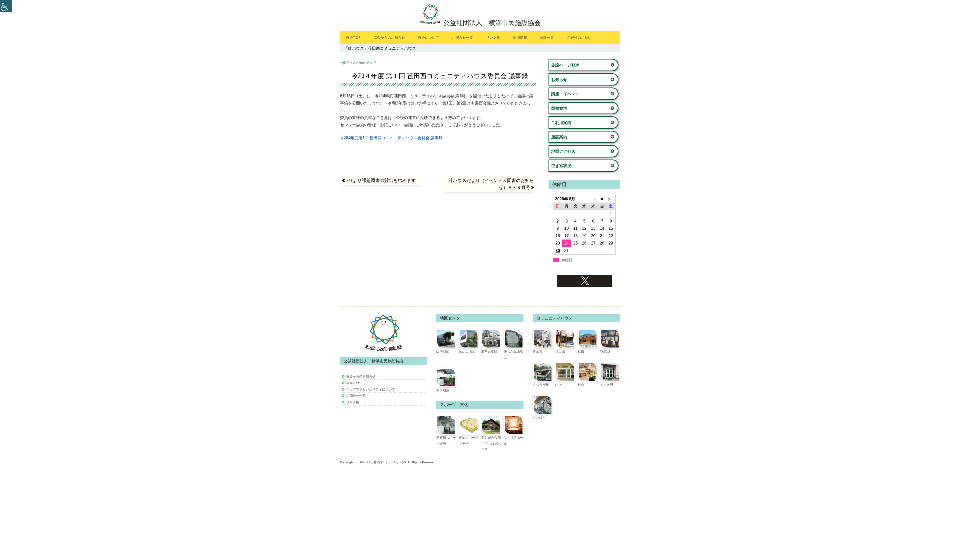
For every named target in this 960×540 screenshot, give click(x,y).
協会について (428, 37)
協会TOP (353, 37)
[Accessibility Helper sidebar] (6, 6)
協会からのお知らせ (389, 37)
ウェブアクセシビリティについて (370, 389)
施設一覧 (547, 37)
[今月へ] (602, 199)
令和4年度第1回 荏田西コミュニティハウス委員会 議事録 (391, 137)
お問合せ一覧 (462, 37)
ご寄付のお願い (579, 37)
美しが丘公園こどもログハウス (491, 443)
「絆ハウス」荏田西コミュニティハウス (382, 462)
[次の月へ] (610, 199)
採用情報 (520, 37)
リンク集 (493, 37)
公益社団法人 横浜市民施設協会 (492, 22)
